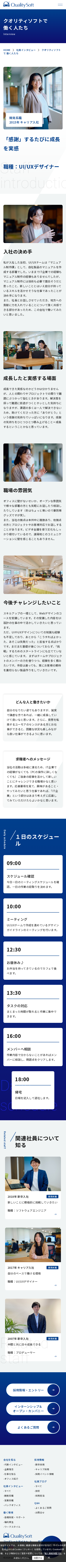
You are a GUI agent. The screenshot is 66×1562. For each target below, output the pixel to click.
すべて (7, 1491)
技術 (37, 1491)
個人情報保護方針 (53, 1553)
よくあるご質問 (43, 1508)
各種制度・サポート (14, 1517)
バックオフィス (12, 1505)
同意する (38, 1557)
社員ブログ (40, 1481)
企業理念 (9, 1469)
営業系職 (9, 1500)
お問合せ (40, 1512)
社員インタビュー (26, 50)
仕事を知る (10, 1474)
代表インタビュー (13, 1464)
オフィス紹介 (11, 1479)
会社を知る (9, 1459)
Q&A (37, 1503)
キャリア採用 (42, 1469)
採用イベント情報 (44, 1474)
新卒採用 (40, 1464)
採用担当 (40, 1496)
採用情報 (39, 1459)
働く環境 (8, 1512)
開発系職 (9, 1496)
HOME (6, 50)
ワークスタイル (12, 1527)
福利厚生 (9, 1522)
